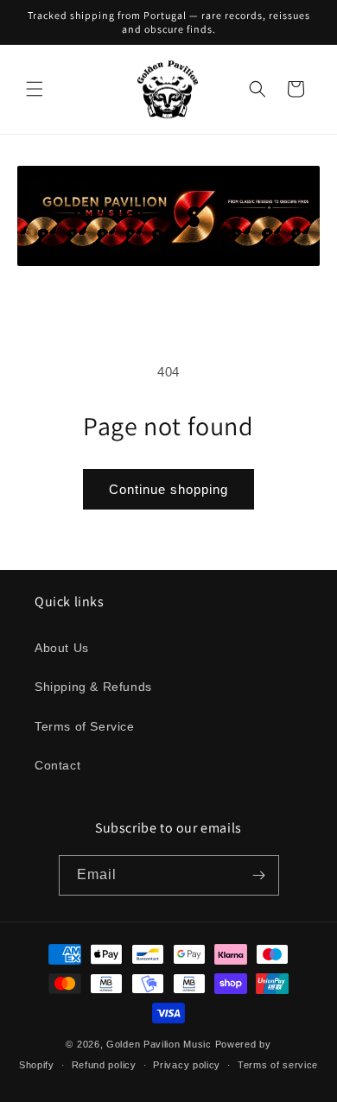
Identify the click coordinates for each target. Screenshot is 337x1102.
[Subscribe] (259, 875)
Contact (57, 765)
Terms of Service (85, 726)
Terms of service (278, 1065)
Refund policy (104, 1065)
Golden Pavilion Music (159, 1044)
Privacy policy (186, 1065)
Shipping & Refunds (93, 687)
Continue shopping (168, 489)
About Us (62, 648)
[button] (35, 89)
